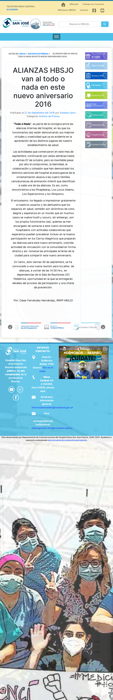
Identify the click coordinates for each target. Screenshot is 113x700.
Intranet (84, 10)
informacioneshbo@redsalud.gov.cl (52, 407)
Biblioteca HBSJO (67, 10)
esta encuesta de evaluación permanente (67, 440)
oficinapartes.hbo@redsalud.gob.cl (52, 428)
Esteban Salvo (68, 112)
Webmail (74, 4)
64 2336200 (12, 9)
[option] (27, 327)
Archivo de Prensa (49, 116)
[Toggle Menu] (56, 36)
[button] (10, 327)
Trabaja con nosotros (93, 4)
